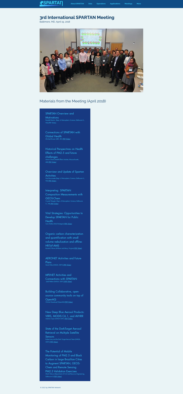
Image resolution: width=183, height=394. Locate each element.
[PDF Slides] (52, 123)
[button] (101, 3)
